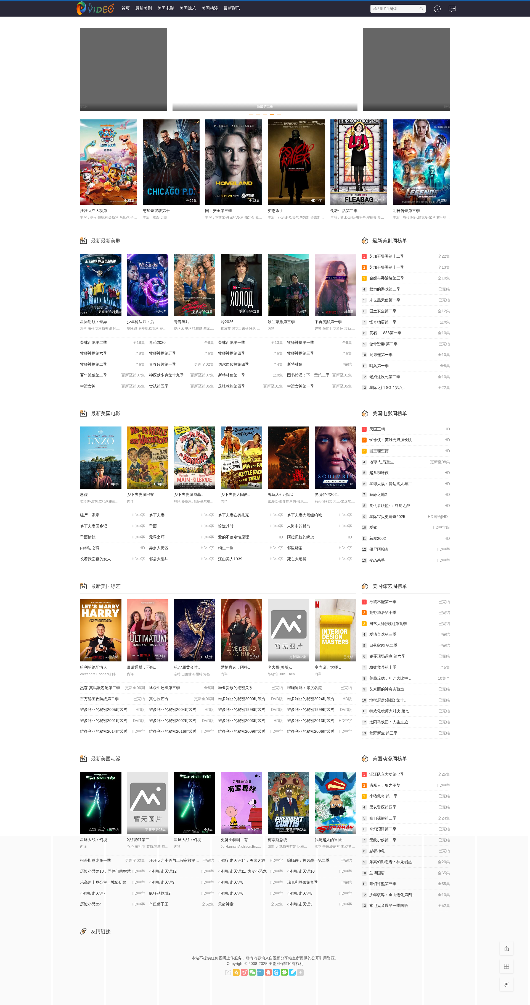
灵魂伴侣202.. (327, 494)
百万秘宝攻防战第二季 (112, 699)
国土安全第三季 (218, 210)
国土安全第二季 (406, 311)
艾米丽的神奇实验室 (406, 689)
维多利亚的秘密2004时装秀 (181, 709)
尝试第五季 (181, 386)
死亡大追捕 (319, 559)
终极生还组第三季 (181, 687)
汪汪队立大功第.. (94, 210)
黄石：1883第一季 (406, 333)
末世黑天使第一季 (406, 300)
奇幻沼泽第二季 (406, 829)
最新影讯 (232, 8)
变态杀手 (275, 210)
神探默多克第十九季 (181, 375)
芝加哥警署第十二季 (406, 256)
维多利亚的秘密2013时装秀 (319, 720)
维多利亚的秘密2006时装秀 (319, 731)
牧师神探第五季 (181, 353)
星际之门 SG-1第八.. (406, 387)
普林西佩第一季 (250, 342)
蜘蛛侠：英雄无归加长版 (406, 440)
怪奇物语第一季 (406, 322)
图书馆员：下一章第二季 (319, 375)
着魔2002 (406, 538)
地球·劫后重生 (406, 462)
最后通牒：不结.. (141, 667)
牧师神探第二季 (112, 364)
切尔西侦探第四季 (250, 364)
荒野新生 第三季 (406, 733)
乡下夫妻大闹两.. (235, 494)
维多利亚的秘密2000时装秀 (250, 699)
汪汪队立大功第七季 (406, 774)
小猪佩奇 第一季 (406, 796)
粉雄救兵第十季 (406, 667)
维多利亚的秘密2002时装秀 (181, 720)
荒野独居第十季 (406, 612)
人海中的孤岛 (319, 526)
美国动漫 (210, 8)
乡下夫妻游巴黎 (140, 494)
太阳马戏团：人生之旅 (406, 722)
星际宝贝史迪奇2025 (406, 516)
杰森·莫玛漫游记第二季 (112, 687)
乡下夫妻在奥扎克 (250, 515)
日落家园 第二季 (406, 645)
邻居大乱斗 (181, 559)
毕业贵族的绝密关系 (250, 687)
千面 (181, 526)
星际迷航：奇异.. (94, 322)
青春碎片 (181, 322)
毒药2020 (181, 342)
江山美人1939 (250, 559)
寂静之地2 (406, 494)
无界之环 (181, 537)
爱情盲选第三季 (406, 634)
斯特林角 (319, 364)
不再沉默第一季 (328, 322)
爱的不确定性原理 (250, 537)
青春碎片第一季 (181, 364)
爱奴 (406, 527)
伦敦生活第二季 (343, 210)
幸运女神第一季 (319, 386)
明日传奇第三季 (406, 210)
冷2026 (227, 322)
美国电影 (165, 8)
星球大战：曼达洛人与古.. (406, 483)
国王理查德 (406, 451)
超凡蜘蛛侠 (406, 472)
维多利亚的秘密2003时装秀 (250, 720)
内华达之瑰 (112, 548)
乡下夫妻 (181, 515)
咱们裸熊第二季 (406, 818)
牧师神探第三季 (319, 353)
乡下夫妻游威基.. (188, 494)
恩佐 (84, 494)
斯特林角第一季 (250, 375)
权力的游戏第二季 (406, 289)
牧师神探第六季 (112, 353)
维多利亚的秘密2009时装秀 (250, 731)
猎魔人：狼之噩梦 (406, 785)
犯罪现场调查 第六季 (406, 656)
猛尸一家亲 (112, 515)
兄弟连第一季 (406, 354)
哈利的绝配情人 (93, 667)
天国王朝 (406, 429)
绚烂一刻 (250, 548)
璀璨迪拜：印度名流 (319, 687)
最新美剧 (143, 8)
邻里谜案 (319, 548)
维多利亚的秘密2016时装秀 (181, 731)
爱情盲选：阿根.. (235, 667)
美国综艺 (187, 8)
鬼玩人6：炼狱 (280, 494)
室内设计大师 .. (328, 667)
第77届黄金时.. (187, 667)
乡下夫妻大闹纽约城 (319, 515)
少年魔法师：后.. (141, 322)
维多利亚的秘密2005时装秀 (112, 709)
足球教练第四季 (250, 386)
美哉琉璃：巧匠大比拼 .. (406, 678)
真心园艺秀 (181, 699)
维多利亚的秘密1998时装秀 (250, 709)
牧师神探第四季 (250, 353)
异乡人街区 (181, 548)
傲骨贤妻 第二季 (406, 344)
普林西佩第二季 (112, 342)
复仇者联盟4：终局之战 (406, 505)
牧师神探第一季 (319, 342)
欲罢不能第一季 (406, 602)
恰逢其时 (250, 526)
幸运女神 (112, 386)
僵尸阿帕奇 (406, 549)
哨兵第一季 (406, 365)
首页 (125, 8)
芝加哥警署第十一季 (406, 267)
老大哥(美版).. (280, 667)
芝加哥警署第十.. (157, 210)
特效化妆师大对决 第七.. (406, 711)
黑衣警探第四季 (406, 807)
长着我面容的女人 (112, 559)
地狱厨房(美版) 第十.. (406, 700)
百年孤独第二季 (112, 375)
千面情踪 (112, 537)
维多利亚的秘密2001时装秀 (112, 720)
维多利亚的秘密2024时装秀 (319, 699)
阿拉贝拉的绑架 (319, 537)
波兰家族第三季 (281, 322)
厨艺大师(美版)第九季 (406, 623)
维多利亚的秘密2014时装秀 (112, 731)
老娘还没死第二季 (406, 377)
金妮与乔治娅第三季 (406, 278)
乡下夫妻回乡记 (112, 526)
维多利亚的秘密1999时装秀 (319, 709)
